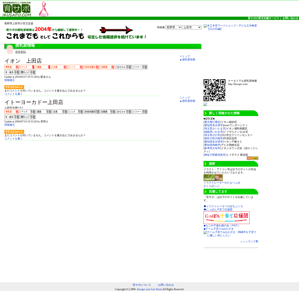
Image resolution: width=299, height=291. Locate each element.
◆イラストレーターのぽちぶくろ (223, 206)
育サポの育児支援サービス (263, 18)
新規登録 (20, 51)
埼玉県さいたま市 (214, 128)
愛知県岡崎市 (212, 144)
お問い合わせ (290, 18)
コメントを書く (13, 93)
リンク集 (253, 241)
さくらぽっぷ (211, 185)
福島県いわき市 (213, 131)
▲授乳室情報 (187, 59)
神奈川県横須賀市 (214, 154)
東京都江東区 (212, 121)
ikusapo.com (143, 289)
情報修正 (9, 80)
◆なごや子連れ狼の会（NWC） (222, 225)
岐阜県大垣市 (212, 148)
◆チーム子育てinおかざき (219, 228)
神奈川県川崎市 (213, 138)
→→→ (244, 241)
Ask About (156, 289)
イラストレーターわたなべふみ (222, 182)
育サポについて (142, 284)
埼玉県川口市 (212, 135)
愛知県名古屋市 (213, 125)
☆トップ (184, 56)
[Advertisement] (225, 55)
